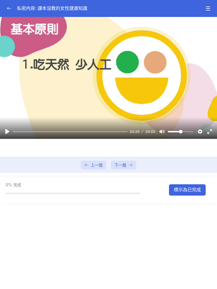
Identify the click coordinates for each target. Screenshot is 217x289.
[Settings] (200, 131)
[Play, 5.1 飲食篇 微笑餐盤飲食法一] (7, 131)
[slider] (70, 131)
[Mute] (161, 131)
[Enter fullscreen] (209, 131)
